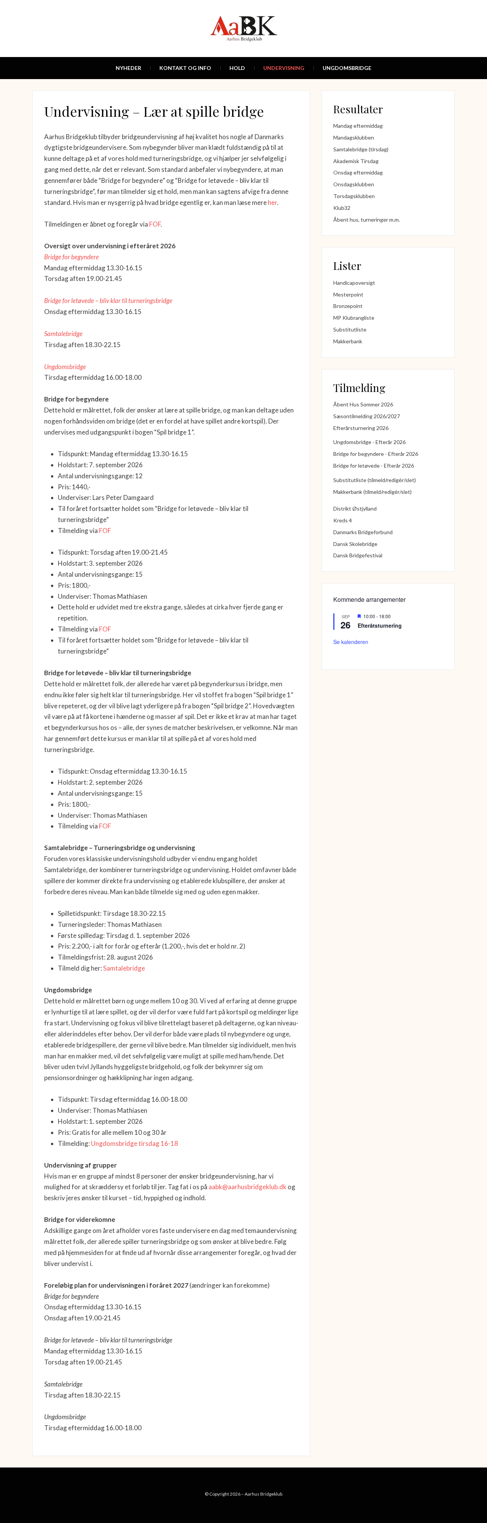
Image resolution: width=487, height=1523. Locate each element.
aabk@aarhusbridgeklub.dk (247, 1187)
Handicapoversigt (354, 282)
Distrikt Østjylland (355, 508)
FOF (155, 224)
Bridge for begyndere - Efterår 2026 (375, 454)
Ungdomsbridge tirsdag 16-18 (134, 1143)
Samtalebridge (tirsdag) (360, 149)
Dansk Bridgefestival (357, 555)
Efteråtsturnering (380, 625)
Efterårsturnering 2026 (360, 428)
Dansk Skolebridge (355, 544)
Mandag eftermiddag (358, 125)
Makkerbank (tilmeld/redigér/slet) (372, 492)
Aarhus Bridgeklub (263, 1494)
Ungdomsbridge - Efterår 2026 (369, 442)
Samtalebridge (63, 334)
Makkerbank (347, 341)
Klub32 (341, 208)
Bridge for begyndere (71, 257)
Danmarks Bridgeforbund (363, 532)
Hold (237, 68)
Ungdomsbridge (347, 68)
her (272, 202)
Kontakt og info (185, 68)
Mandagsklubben (353, 137)
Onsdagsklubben (353, 184)
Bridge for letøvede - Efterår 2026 (373, 465)
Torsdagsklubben (354, 196)
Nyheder (128, 68)
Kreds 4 (342, 520)
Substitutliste (349, 329)
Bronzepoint (348, 306)
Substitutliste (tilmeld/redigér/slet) (374, 480)
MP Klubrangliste (353, 317)
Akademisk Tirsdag (356, 161)
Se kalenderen (350, 642)
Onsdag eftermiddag (358, 172)
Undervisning (283, 68)
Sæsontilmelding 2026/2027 (366, 416)
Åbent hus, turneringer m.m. (366, 219)
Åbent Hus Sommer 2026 (363, 404)
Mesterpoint (348, 294)
